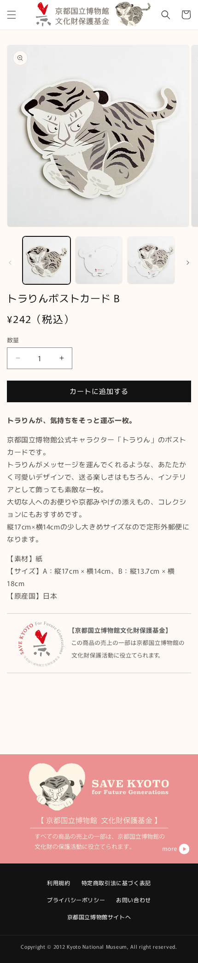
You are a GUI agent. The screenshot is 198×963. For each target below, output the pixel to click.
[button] (11, 15)
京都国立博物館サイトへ (99, 917)
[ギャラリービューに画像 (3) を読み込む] (151, 260)
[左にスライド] (10, 262)
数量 (13, 339)
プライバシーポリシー (76, 900)
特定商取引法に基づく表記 (116, 883)
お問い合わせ (133, 900)
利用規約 (58, 883)
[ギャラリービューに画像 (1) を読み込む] (46, 260)
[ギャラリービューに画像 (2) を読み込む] (99, 260)
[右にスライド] (188, 262)
